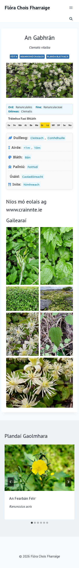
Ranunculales (24, 107)
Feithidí (33, 167)
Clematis (26, 111)
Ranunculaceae (53, 107)
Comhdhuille (56, 138)
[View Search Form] (70, 18)
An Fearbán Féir (22, 502)
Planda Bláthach (57, 56)
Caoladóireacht (32, 177)
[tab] (32, 523)
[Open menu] (70, 8)
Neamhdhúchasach (32, 56)
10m (37, 148)
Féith (14, 56)
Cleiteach (36, 138)
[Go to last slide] (11, 482)
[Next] (68, 482)
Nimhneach (31, 184)
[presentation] (39, 468)
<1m (27, 148)
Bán (27, 157)
